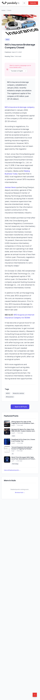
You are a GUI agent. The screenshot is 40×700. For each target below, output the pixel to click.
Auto (7, 39)
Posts (9, 10)
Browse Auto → (20, 492)
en (24, 3)
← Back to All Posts (20, 407)
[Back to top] (35, 695)
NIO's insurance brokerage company (19, 107)
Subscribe (33, 3)
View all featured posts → (12, 470)
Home (3, 10)
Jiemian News (10, 187)
